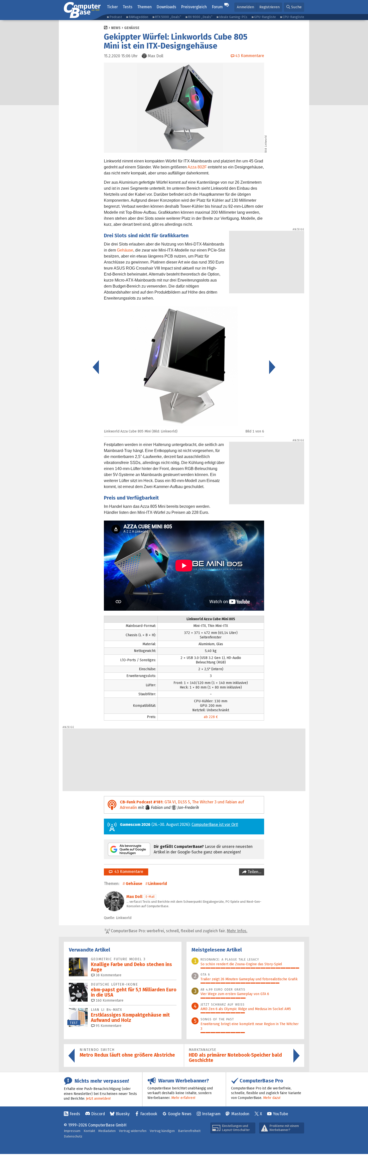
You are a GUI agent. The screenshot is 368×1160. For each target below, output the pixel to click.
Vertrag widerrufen (132, 1131)
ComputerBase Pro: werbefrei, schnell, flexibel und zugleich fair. (178, 931)
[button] (294, 7)
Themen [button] (144, 7)
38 (108, 975)
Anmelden (245, 7)
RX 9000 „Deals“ (200, 17)
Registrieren (269, 7)
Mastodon (240, 1113)
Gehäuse (131, 28)
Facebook (148, 1113)
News (116, 28)
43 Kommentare (127, 871)
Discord (98, 1113)
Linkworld (157, 883)
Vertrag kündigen (162, 1131)
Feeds (75, 1113)
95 (108, 1026)
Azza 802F (197, 167)
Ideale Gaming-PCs (233, 17)
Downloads (166, 7)
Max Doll (134, 896)
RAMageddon (138, 17)
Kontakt (89, 1131)
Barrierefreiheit (189, 1131)
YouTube (280, 1113)
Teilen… (254, 871)
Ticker (112, 7)
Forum (217, 7)
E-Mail (150, 896)
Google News (180, 1113)
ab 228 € (211, 717)
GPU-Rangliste (265, 17)
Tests (127, 7)
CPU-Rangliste (293, 17)
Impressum (72, 1131)
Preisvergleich (194, 7)
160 (109, 1000)
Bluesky (123, 1113)
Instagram (211, 1113)
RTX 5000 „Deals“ (168, 17)
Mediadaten (107, 1131)
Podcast (115, 17)
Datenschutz (73, 1136)
